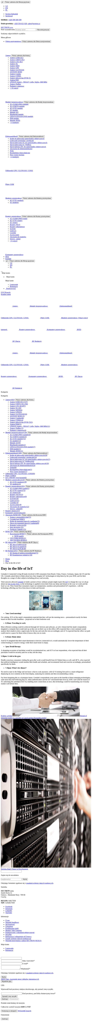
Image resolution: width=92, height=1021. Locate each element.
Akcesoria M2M (13, 515)
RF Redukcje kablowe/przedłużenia (24, 553)
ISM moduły (14, 118)
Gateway (13, 231)
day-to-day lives (13, 584)
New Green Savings (17, 155)
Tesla (12, 151)
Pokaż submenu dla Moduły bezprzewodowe (38, 102)
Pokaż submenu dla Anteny (21, 55)
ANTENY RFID (16, 72)
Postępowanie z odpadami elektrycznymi (19, 932)
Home (7, 559)
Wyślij (25, 879)
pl (2, 2)
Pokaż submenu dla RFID (22, 531)
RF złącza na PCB (18, 549)
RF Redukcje (11, 551)
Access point (14, 235)
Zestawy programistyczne (20, 517)
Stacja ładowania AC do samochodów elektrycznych (28, 143)
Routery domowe (12, 511)
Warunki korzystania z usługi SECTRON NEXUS (23, 941)
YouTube (8, 913)
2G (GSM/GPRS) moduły (19, 104)
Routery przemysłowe (13, 216)
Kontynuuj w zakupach (9, 1011)
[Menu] (2, 271)
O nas (7, 920)
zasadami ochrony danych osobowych (39, 883)
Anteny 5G (14, 64)
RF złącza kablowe (18, 545)
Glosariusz (9, 926)
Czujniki (13, 233)
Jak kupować (10, 924)
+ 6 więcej (13, 241)
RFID (9, 531)
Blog (7, 257)
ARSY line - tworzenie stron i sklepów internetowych (20, 979)
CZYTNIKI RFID (18, 538)
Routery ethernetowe (17, 227)
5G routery (14, 223)
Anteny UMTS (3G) (17, 60)
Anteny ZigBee (15, 84)
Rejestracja (14, 286)
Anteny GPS (14, 68)
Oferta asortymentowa (13, 41)
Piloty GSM (9, 184)
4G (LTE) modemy (17, 200)
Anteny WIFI (14, 66)
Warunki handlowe (12, 922)
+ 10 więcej (14, 88)
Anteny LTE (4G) (16, 62)
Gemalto (20, 582)
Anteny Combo (15, 74)
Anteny (8, 55)
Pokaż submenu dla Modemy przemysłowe (37, 198)
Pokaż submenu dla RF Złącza (28, 542)
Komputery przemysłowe (14, 255)
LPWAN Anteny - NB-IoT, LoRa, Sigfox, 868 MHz (28, 82)
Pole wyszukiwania (8, 30)
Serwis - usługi (15, 239)
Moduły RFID (15, 120)
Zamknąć (5, 999)
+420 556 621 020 (20, 24)
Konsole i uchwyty (18, 525)
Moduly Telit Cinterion (13, 930)
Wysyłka (8, 935)
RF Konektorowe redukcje (21, 555)
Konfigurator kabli (12, 928)
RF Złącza (10, 542)
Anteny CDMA (15, 76)
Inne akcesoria (16, 527)
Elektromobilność (11, 136)
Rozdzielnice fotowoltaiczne (20, 153)
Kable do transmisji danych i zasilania (24, 521)
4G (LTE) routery (16, 221)
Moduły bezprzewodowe (14, 102)
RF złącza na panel (18, 547)
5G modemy (14, 202)
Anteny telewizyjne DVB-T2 (20, 78)
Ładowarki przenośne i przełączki (22, 141)
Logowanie (14, 284)
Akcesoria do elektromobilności (21, 149)
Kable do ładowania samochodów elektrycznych (27, 139)
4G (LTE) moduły (16, 108)
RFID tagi (19, 536)
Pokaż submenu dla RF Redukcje (30, 551)
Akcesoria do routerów (18, 237)
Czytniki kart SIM (17, 519)
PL (6, 10)
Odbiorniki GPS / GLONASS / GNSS (19, 171)
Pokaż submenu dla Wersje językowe (17, 2)
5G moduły (14, 110)
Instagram (8, 909)
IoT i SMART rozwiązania (15, 478)
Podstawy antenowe (17, 86)
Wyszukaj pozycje (43, 30)
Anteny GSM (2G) (16, 58)
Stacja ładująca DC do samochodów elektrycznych (28, 147)
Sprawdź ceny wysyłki (9, 996)
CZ (6, 6)
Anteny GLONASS (17, 70)
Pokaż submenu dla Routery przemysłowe (36, 216)
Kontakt (8, 259)
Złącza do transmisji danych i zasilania (24, 523)
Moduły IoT (14, 112)
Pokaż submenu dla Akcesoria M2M (34, 515)
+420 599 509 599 (14, 20)
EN (6, 8)
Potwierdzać (14, 999)
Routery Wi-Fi (15, 225)
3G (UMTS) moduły (17, 106)
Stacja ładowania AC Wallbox (20, 145)
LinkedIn (8, 911)
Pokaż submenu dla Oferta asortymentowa (36, 41)
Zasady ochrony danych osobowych (18, 939)
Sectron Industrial (11, 14)
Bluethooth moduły (17, 114)
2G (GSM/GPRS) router (18, 219)
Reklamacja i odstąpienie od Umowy (18, 937)
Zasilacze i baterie (18, 529)
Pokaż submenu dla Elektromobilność (31, 136)
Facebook (8, 907)
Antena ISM (14, 80)
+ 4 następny (14, 122)
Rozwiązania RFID (18, 534)
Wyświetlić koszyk (24, 1011)
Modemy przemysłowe (13, 198)
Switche (13, 229)
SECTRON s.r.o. (7, 27)
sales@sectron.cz (34, 24)
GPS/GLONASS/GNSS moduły (21, 116)
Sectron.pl (9, 16)
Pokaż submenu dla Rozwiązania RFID (39, 534)
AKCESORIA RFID (18, 540)
